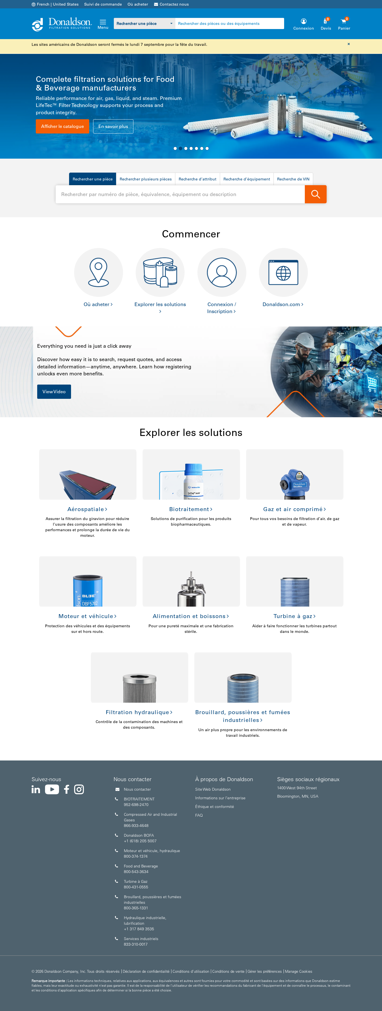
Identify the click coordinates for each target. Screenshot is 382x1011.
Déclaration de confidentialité (146, 971)
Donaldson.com (281, 304)
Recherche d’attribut (197, 179)
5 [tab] (196, 148)
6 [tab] (202, 148)
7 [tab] (207, 148)
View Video (54, 391)
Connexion (303, 28)
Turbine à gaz (292, 616)
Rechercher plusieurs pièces (146, 179)
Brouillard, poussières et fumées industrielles (242, 716)
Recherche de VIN (293, 179)
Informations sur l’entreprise (220, 797)
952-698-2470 (136, 804)
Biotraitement (189, 509)
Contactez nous (174, 4)
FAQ (199, 815)
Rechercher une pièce (93, 179)
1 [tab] (175, 148)
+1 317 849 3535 (139, 928)
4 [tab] (191, 148)
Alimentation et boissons (189, 616)
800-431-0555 (136, 887)
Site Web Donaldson (213, 789)
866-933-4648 (136, 825)
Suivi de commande (103, 4)
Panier (344, 28)
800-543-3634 (136, 871)
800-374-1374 (136, 856)
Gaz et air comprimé (293, 509)
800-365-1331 (136, 907)
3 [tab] (186, 148)
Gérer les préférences (264, 971)
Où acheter (138, 4)
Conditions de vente (228, 971)
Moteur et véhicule (85, 616)
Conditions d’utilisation (191, 971)
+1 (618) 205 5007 (140, 840)
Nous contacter (137, 789)
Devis (326, 28)
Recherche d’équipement (246, 179)
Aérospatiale (85, 509)
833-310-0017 (136, 944)
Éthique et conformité (214, 806)
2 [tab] (180, 148)
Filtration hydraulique (137, 712)
